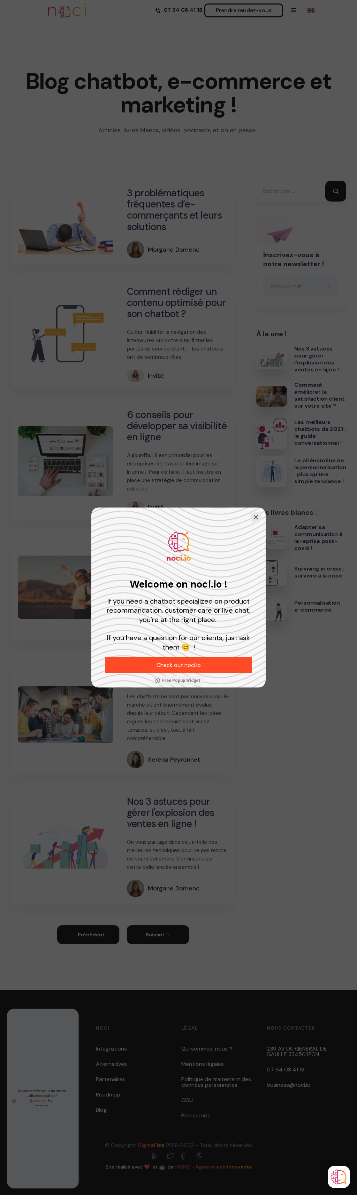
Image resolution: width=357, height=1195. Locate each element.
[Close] (255, 517)
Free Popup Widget (181, 680)
